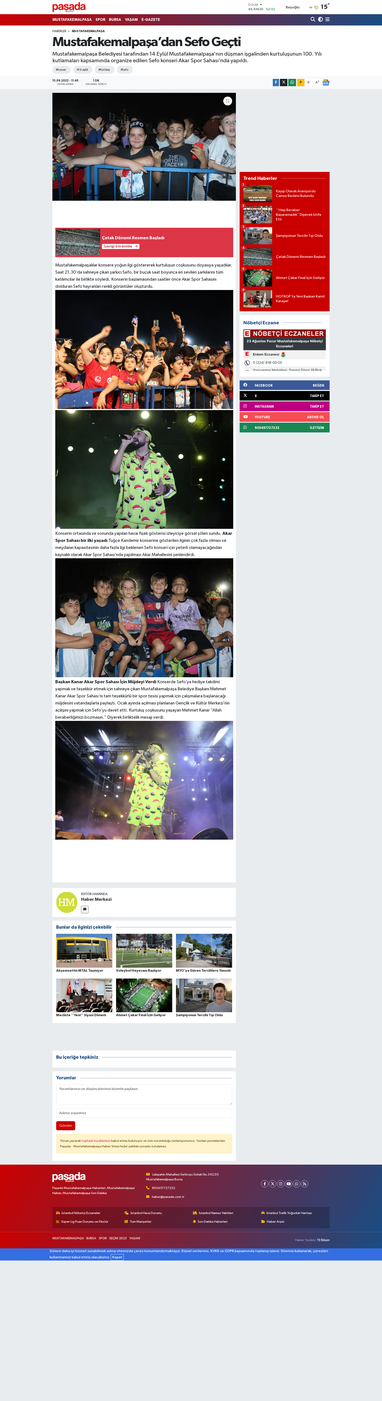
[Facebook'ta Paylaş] (276, 82)
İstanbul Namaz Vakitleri (216, 1213)
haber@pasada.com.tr (168, 1197)
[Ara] (313, 20)
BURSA (115, 19)
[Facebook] (264, 1183)
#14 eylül (82, 69)
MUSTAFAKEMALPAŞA (72, 19)
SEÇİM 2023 (118, 1238)
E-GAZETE (150, 19)
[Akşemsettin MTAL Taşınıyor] (84, 950)
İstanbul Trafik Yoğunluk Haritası (289, 1213)
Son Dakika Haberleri (212, 1221)
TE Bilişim (323, 1240)
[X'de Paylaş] (283, 82)
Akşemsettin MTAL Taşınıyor (79, 970)
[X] (272, 1183)
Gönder (65, 1126)
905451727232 (163, 1188)
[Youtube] (288, 1183)
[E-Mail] (84, 909)
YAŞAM (131, 19)
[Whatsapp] (296, 1183)
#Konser (61, 69)
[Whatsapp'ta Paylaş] (292, 82)
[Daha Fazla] (300, 82)
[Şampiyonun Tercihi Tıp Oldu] (204, 995)
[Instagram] (280, 1183)
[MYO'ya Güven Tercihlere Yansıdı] (204, 950)
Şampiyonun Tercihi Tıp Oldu (199, 1015)
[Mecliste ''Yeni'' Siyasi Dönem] (84, 995)
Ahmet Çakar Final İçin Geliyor (141, 1015)
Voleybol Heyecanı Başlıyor (138, 970)
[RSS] (304, 1183)
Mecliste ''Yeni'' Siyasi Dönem (81, 1015)
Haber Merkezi (96, 899)
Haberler (59, 31)
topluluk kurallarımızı (96, 1140)
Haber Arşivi (275, 1221)
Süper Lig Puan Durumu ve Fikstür (84, 1221)
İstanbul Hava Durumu (146, 1213)
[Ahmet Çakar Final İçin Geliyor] (144, 995)
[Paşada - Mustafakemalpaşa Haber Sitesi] (69, 7)
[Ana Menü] (327, 20)
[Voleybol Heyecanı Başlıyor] (144, 950)
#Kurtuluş (104, 69)
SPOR (100, 19)
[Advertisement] (285, 130)
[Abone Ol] (326, 83)
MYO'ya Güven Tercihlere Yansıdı (203, 970)
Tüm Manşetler (140, 1221)
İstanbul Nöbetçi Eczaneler (81, 1213)
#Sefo (124, 69)
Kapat (117, 1257)
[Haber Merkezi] (66, 902)
